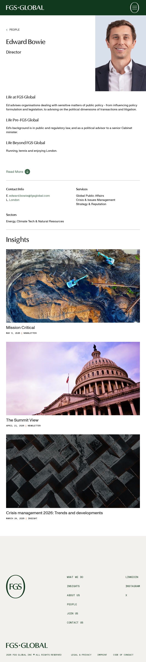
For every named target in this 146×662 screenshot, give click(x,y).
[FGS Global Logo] (25, 7)
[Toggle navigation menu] (134, 7)
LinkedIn (131, 577)
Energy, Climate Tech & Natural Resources (35, 221)
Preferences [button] (104, 641)
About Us (73, 595)
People (72, 604)
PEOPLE (15, 29)
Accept (90, 649)
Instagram (132, 586)
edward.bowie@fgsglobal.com (29, 195)
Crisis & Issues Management (95, 200)
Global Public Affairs (90, 195)
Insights (73, 586)
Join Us (72, 613)
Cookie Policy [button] (119, 637)
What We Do (75, 577)
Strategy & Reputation (91, 204)
